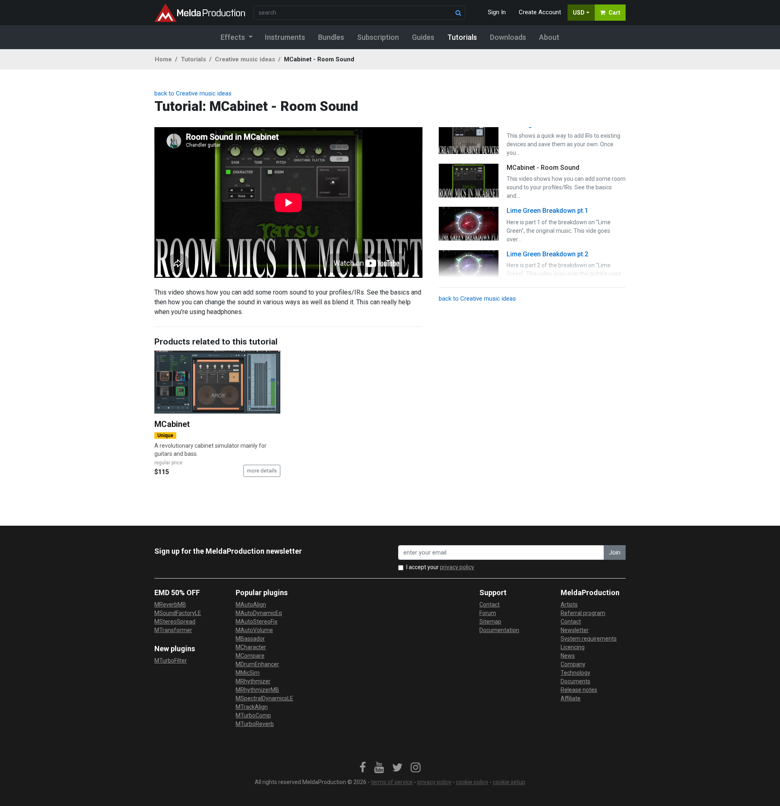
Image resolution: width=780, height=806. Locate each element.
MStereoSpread (174, 621)
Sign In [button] (497, 12)
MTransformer (173, 630)
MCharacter (251, 647)
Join (614, 552)
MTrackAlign (252, 707)
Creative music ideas (245, 59)
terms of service (392, 782)
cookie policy (472, 782)
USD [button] (579, 12)
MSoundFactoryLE (177, 613)
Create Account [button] (540, 12)
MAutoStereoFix (256, 621)
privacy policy (457, 567)
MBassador (250, 638)
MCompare (250, 655)
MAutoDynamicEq (259, 613)
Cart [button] (614, 12)
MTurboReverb (255, 724)
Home (163, 59)
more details (262, 471)
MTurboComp (253, 715)
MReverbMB (170, 604)
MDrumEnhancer (257, 664)
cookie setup (509, 782)
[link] (362, 768)
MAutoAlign (251, 604)
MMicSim (248, 673)
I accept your (440, 567)
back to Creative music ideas (193, 93)
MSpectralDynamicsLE (264, 698)
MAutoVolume (254, 630)
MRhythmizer (253, 681)
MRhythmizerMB (257, 690)
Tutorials (193, 59)
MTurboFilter (170, 660)
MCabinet (172, 424)
